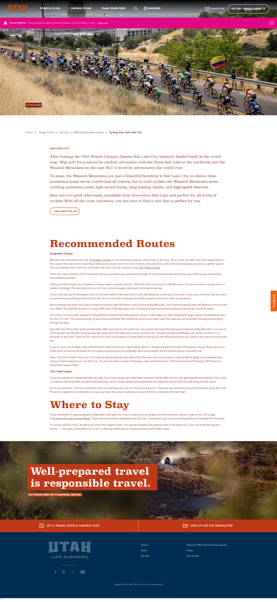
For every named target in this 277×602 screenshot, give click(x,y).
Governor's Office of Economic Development (207, 545)
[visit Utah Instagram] (63, 572)
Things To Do (81, 8)
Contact (144, 545)
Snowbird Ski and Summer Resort (71, 418)
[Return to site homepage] (17, 9)
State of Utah (193, 556)
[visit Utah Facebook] (55, 572)
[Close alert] (271, 22)
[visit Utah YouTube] (82, 572)
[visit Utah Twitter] (72, 572)
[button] (274, 301)
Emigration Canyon (100, 260)
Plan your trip (114, 8)
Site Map (145, 556)
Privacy (190, 551)
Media (144, 551)
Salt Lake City (63, 211)
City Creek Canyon (149, 268)
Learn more (102, 23)
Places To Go (50, 8)
